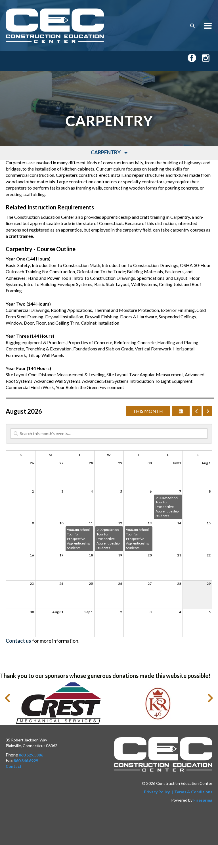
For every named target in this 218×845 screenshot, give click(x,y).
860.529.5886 (31, 754)
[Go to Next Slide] (209, 698)
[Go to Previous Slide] (8, 698)
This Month (148, 411)
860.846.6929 (26, 760)
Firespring (202, 800)
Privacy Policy (157, 791)
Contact (14, 766)
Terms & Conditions (193, 791)
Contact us (18, 641)
